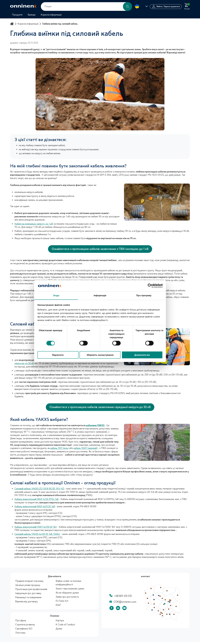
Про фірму (20, 620)
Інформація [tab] (100, 295)
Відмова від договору (26, 601)
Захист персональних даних (70, 588)
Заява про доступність (67, 596)
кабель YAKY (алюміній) (86, 448)
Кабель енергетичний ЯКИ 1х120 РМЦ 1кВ (36, 499)
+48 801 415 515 (123, 596)
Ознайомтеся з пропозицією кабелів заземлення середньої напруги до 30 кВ (100, 407)
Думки (59, 628)
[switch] (83, 343)
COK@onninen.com (125, 601)
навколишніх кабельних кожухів (80, 260)
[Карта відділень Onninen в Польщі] (162, 619)
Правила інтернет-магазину (29, 581)
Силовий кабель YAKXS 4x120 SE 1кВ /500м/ (37, 534)
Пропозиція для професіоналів (31, 589)
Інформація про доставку (28, 593)
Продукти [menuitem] (17, 14)
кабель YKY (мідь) (59, 448)
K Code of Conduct (65, 624)
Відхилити (58, 355)
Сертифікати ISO (23, 628)
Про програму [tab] (143, 295)
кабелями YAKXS (95, 425)
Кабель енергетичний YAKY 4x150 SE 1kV (35, 527)
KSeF (58, 605)
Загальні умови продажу (27, 585)
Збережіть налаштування (100, 355)
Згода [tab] (56, 295)
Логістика (20, 632)
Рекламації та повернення (28, 597)
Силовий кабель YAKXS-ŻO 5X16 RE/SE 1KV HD (39, 488)
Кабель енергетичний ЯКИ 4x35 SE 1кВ (34, 506)
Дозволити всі (142, 355)
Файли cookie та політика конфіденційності (68, 583)
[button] (127, 6)
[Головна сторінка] (12, 24)
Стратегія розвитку (25, 624)
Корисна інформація (28, 23)
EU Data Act (62, 600)
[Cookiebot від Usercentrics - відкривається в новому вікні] (150, 286)
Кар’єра (60, 620)
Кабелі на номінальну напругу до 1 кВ (33, 223)
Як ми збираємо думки (67, 592)
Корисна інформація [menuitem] (51, 14)
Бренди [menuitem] (31, 14)
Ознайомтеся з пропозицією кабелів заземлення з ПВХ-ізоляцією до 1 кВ (100, 249)
